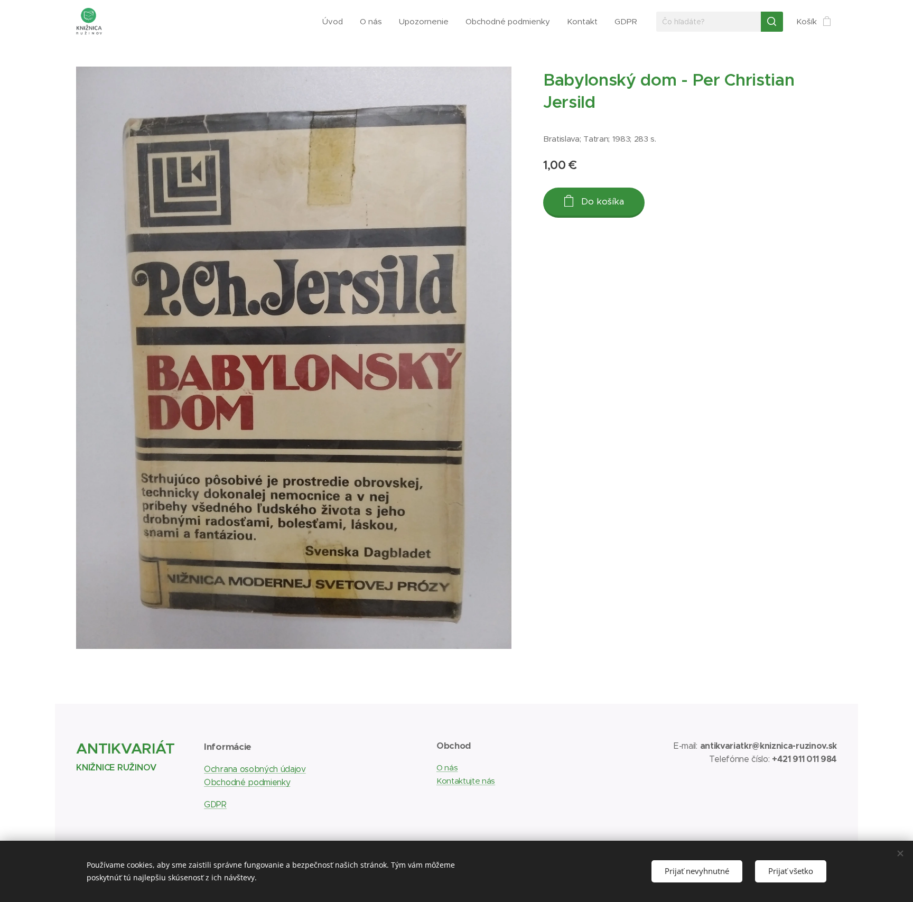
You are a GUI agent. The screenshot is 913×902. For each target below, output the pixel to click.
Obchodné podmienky (247, 782)
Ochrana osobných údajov (255, 769)
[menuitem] (335, 21)
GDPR (215, 804)
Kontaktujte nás (465, 781)
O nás (447, 767)
